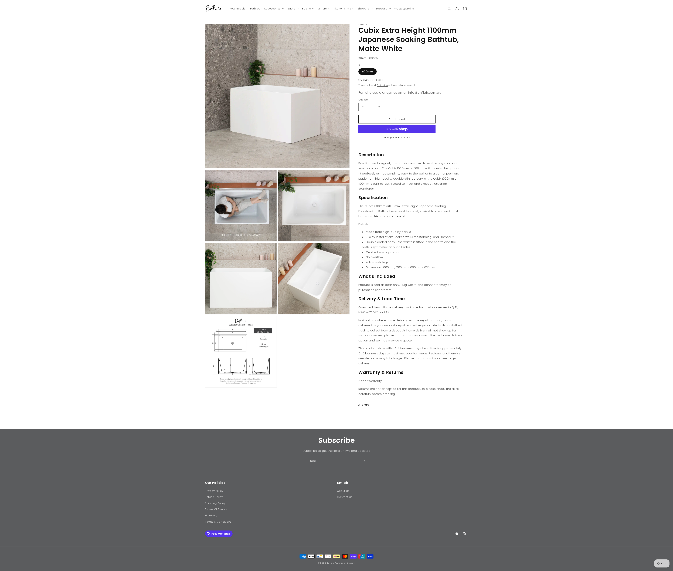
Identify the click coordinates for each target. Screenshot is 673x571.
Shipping (382, 85)
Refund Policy (214, 497)
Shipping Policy (215, 503)
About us (343, 491)
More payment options (397, 137)
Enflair (330, 563)
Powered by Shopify (345, 563)
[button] (266, 8)
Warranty (211, 515)
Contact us (344, 497)
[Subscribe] (364, 461)
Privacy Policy (214, 491)
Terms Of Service (216, 509)
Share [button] (366, 405)
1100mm (367, 71)
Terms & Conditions (218, 521)
